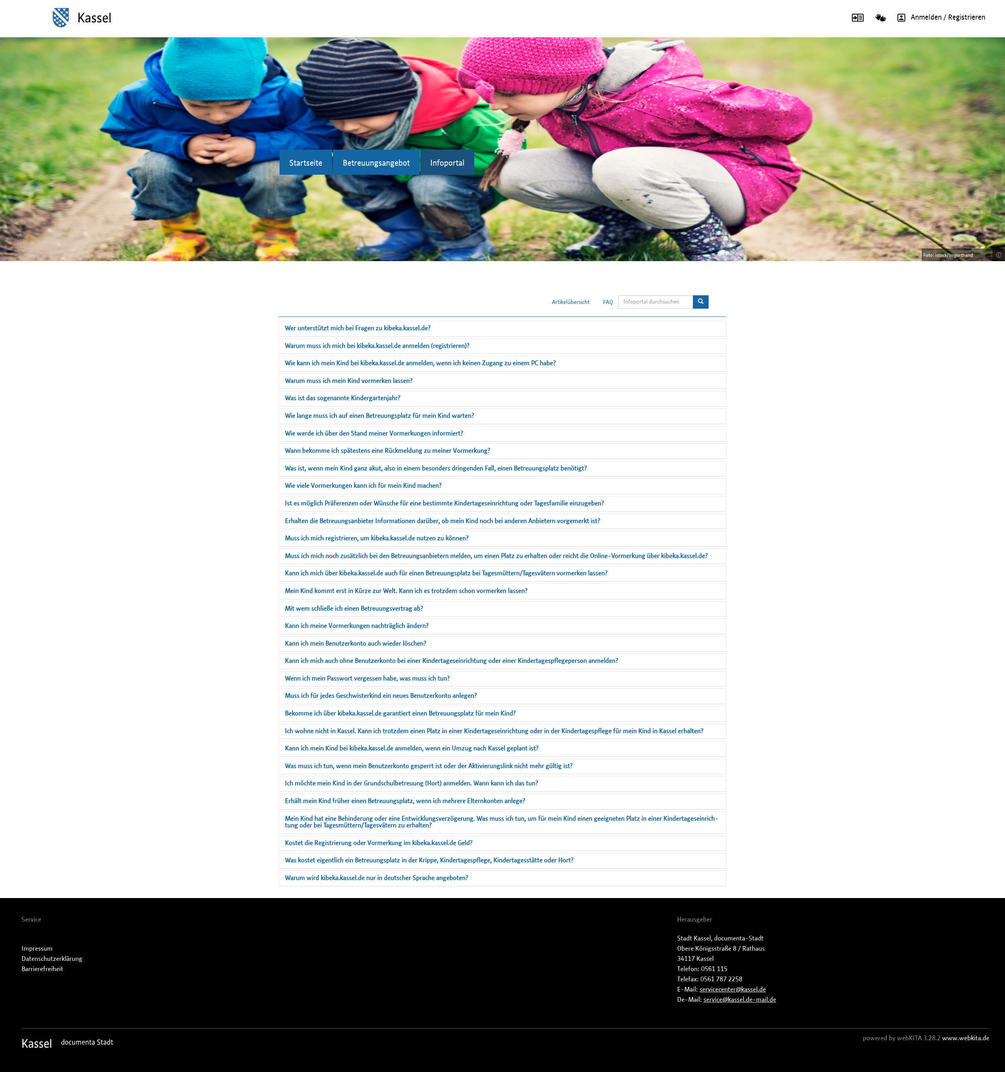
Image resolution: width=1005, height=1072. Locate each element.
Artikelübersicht (571, 302)
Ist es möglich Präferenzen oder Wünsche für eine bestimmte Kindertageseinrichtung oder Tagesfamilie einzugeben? (444, 503)
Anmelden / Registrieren (948, 17)
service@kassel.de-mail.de (740, 1000)
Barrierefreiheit (42, 969)
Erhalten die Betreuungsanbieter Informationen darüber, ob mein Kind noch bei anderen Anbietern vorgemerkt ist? (442, 521)
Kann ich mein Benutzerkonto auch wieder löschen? (355, 643)
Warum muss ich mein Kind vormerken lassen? (349, 381)
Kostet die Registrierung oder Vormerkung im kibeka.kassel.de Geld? (379, 843)
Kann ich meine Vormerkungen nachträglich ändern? (357, 626)
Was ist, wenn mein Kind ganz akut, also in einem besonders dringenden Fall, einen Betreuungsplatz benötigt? (436, 468)
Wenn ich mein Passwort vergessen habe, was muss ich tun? (367, 678)
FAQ (608, 302)
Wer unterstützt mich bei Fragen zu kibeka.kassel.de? (358, 328)
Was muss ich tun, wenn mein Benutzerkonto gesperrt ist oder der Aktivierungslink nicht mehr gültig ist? (429, 766)
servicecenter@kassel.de (733, 989)
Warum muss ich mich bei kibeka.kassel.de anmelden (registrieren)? (377, 346)
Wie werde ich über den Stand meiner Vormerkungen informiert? (374, 433)
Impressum (37, 949)
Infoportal (447, 163)
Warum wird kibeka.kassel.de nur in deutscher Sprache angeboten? (376, 878)
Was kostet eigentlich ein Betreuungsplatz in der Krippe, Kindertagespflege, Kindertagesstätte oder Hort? (429, 860)
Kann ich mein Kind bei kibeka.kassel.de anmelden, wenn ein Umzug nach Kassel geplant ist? (412, 748)
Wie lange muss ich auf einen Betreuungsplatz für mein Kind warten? (379, 416)
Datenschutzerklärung (52, 959)
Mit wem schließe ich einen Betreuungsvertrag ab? (354, 609)
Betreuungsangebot (376, 163)
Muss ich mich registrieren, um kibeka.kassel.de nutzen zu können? (377, 538)
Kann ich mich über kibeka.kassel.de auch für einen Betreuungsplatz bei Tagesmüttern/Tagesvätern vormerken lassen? (446, 573)
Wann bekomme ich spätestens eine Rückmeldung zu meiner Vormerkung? (387, 451)
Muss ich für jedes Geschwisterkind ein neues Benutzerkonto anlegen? (381, 696)
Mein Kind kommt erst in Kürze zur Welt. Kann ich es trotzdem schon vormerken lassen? (406, 591)
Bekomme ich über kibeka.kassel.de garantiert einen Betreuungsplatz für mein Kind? (400, 713)
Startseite (305, 163)
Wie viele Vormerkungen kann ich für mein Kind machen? (363, 486)
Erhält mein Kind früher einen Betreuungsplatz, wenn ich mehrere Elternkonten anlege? (405, 801)
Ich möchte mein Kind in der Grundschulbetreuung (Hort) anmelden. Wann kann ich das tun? (411, 783)
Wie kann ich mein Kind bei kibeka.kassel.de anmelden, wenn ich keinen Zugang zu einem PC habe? (420, 363)
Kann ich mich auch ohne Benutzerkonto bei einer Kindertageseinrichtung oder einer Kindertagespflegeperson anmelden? (451, 661)
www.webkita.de (965, 1038)
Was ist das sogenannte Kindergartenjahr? (342, 398)
